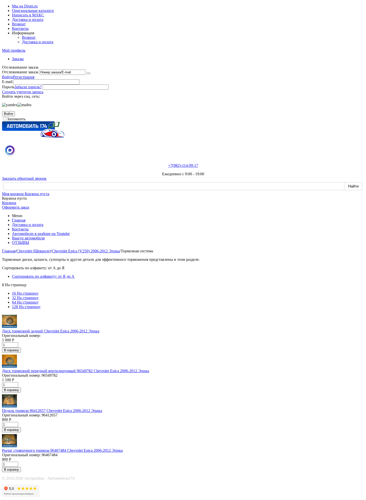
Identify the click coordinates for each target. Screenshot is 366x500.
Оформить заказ (15, 207)
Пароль (8, 87)
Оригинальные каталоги (33, 10)
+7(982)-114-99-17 (183, 165)
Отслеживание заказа (20, 72)
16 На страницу (25, 293)
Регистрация (23, 77)
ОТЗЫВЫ (20, 242)
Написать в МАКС (28, 15)
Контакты (20, 28)
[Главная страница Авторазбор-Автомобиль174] (33, 136)
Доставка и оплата (27, 19)
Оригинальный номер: (21, 335)
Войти (7, 77)
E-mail (7, 82)
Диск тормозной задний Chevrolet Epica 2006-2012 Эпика (50, 331)
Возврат (19, 24)
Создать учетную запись (22, 92)
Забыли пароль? (28, 87)
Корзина (9, 203)
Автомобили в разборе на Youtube (41, 233)
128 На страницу (26, 307)
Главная (18, 220)
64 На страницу (25, 302)
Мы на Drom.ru (25, 6)
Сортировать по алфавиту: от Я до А (43, 276)
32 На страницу (25, 298)
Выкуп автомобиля (28, 238)
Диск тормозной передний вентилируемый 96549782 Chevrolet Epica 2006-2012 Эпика (75, 371)
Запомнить (16, 119)
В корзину (11, 350)
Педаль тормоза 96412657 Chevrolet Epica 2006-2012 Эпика (52, 411)
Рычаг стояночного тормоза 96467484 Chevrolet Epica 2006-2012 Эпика (62, 450)
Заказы (18, 59)
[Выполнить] (88, 73)
